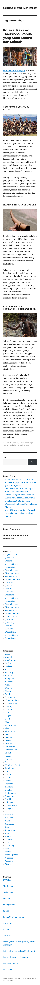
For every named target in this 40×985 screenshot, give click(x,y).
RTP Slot (7, 880)
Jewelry (8, 759)
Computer (9, 679)
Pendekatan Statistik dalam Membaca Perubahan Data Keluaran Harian (21, 504)
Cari (5, 457)
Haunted (9, 737)
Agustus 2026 (11, 555)
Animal (8, 657)
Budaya (8, 666)
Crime (8, 685)
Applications (10, 660)
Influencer (10, 747)
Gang (7, 728)
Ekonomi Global (12, 700)
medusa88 (7, 969)
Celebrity (9, 672)
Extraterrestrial (12, 703)
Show (7, 827)
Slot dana (7, 898)
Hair (7, 734)
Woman (8, 864)
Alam (7, 654)
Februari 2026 (11, 564)
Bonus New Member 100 (13, 917)
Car (6, 669)
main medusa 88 (10, 963)
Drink (7, 694)
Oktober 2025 (11, 576)
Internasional (11, 750)
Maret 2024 (10, 632)
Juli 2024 (9, 619)
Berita (8, 663)
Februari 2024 (11, 635)
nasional (9, 787)
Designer (9, 691)
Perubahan (13, 445)
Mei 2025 (9, 589)
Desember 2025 (12, 570)
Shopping (9, 824)
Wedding (9, 861)
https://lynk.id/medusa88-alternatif (19, 951)
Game (7, 722)
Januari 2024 (11, 638)
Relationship (11, 805)
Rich (7, 811)
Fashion (8, 709)
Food (7, 719)
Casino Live (8, 892)
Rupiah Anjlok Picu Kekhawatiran (20, 498)
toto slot (7, 929)
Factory (8, 706)
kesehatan (10, 768)
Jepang (8, 756)
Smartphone (10, 830)
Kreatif (8, 774)
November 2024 (12, 607)
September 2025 (12, 579)
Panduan (9, 790)
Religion (9, 808)
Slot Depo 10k (9, 886)
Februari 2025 (11, 598)
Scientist (9, 815)
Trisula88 (7, 935)
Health (8, 740)
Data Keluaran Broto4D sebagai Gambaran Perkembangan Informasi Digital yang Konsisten (20, 491)
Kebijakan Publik (12, 765)
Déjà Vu (8, 688)
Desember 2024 (12, 604)
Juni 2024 (9, 623)
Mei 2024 (9, 626)
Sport (7, 833)
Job (6, 762)
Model (8, 781)
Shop (7, 821)
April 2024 (9, 629)
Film (7, 713)
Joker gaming (9, 905)
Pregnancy (10, 796)
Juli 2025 (9, 582)
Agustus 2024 (11, 616)
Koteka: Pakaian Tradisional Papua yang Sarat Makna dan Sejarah (17, 36)
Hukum (8, 743)
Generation (10, 731)
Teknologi (9, 845)
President (9, 799)
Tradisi (15, 443)
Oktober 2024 (11, 610)
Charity (8, 675)
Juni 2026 (9, 558)
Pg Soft (6, 911)
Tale (7, 842)
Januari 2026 (11, 567)
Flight (8, 716)
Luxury (8, 777)
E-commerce (11, 697)
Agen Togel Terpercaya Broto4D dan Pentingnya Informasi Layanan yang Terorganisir (20, 482)
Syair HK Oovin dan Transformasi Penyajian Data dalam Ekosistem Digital (20, 513)
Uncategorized (11, 855)
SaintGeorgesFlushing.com (21, 7)
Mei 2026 (9, 561)
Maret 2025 (10, 595)
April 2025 (9, 592)
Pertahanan (10, 793)
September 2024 (12, 613)
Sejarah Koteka (23, 445)
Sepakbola (9, 818)
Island (8, 753)
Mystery (9, 784)
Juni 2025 (9, 585)
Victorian (9, 858)
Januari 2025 (11, 601)
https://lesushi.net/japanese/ (16, 957)
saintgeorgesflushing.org (14, 70)
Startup (8, 836)
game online (10, 725)
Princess (9, 802)
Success (8, 839)
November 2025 (12, 573)
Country (8, 682)
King (7, 771)
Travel (8, 852)
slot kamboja (9, 923)
